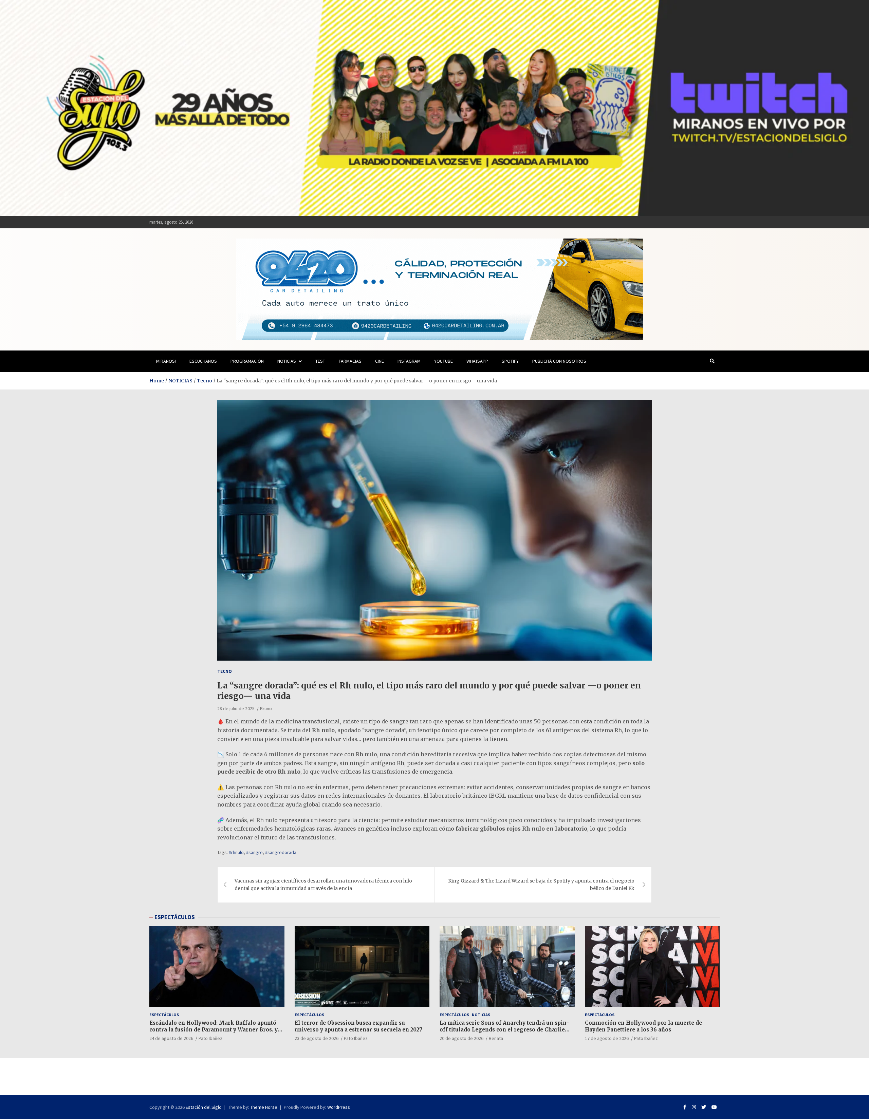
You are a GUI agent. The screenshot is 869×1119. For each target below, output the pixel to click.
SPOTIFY (510, 361)
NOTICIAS (286, 361)
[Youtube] (714, 1107)
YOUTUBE (443, 361)
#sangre (254, 852)
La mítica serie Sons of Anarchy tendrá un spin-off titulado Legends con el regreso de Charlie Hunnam (504, 1029)
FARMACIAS (350, 361)
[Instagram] (694, 1107)
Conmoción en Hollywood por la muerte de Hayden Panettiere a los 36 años (643, 1026)
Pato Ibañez (210, 1038)
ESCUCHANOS (203, 361)
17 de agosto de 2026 (607, 1038)
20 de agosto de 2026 (461, 1038)
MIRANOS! (166, 361)
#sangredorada (280, 852)
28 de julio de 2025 (236, 708)
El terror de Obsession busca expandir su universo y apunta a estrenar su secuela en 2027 (358, 1026)
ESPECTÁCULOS (174, 917)
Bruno (266, 708)
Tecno (224, 671)
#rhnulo (236, 852)
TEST (320, 361)
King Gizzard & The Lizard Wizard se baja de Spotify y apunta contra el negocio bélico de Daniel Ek (541, 884)
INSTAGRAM (409, 361)
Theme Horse (263, 1107)
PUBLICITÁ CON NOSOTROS (559, 361)
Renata (496, 1038)
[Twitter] (704, 1107)
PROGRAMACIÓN (247, 361)
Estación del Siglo (204, 1107)
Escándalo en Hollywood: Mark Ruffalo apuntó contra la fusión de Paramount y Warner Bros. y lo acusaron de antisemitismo (213, 1029)
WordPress (338, 1107)
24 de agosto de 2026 (171, 1038)
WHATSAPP (477, 361)
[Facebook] (685, 1107)
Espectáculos (164, 1014)
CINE (379, 361)
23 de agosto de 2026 (316, 1038)
